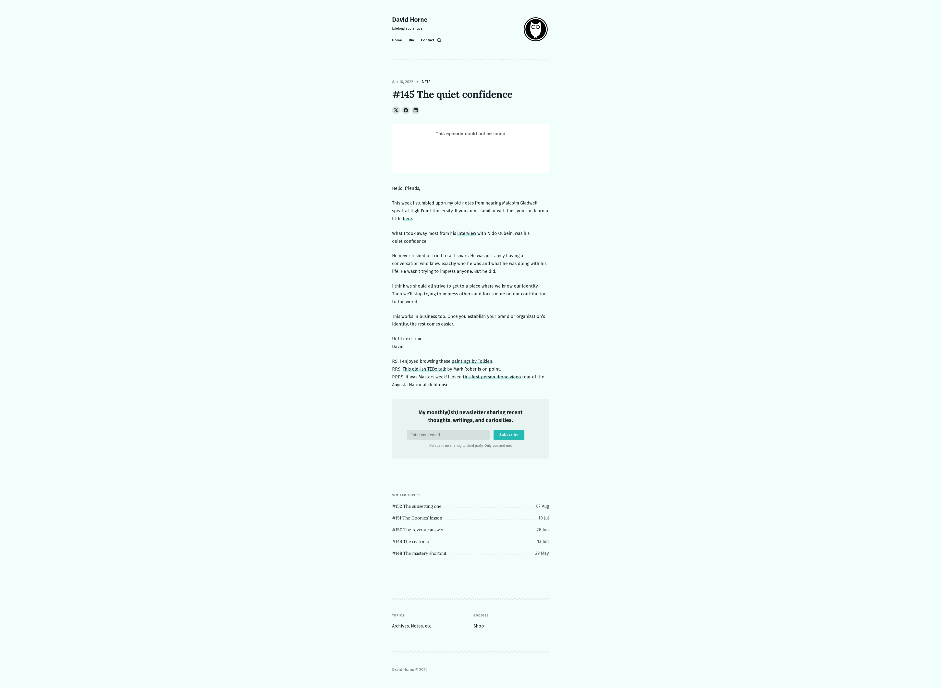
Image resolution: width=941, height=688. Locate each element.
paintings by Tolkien (472, 361)
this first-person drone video (492, 377)
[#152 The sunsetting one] (470, 506)
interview (466, 233)
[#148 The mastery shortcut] (470, 553)
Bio (411, 40)
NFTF (426, 81)
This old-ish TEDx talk (424, 369)
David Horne (409, 20)
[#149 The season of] (470, 541)
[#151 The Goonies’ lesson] (470, 518)
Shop (478, 626)
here (407, 218)
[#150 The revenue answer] (470, 530)
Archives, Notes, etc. (412, 626)
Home (397, 40)
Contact (427, 40)
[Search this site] (439, 40)
